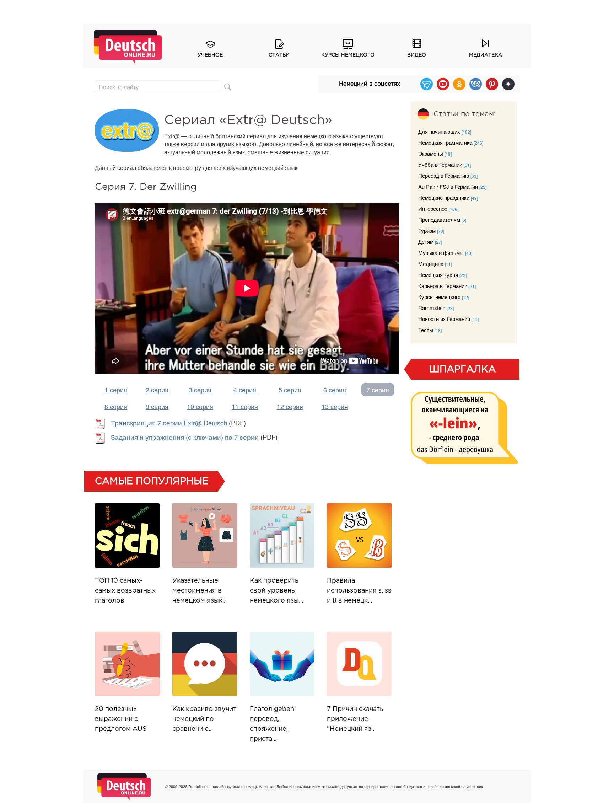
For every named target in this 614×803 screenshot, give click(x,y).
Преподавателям (439, 219)
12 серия (290, 406)
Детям (425, 241)
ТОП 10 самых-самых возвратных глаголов (125, 591)
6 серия (334, 389)
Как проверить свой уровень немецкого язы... (276, 591)
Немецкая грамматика (445, 142)
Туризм (427, 230)
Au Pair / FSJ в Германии (448, 186)
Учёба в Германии (440, 164)
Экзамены (430, 153)
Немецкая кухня (438, 274)
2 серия (157, 389)
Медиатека (485, 55)
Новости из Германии (444, 318)
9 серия (157, 406)
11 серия (245, 406)
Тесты (425, 329)
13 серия (335, 406)
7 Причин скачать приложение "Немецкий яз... (355, 719)
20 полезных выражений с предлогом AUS (121, 719)
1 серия (115, 389)
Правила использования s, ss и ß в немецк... (359, 591)
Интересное (432, 208)
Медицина (430, 263)
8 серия (115, 406)
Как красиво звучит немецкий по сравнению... (204, 719)
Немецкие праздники (443, 197)
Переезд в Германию (443, 175)
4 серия (244, 389)
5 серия (290, 389)
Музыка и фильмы (441, 252)
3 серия (200, 389)
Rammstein (431, 307)
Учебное (210, 55)
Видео (416, 55)
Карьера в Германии (442, 285)
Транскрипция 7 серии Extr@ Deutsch (169, 422)
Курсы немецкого (348, 55)
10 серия (200, 406)
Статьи (279, 55)
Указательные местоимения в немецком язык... (199, 591)
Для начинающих (439, 131)
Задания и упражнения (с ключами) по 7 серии (185, 436)
